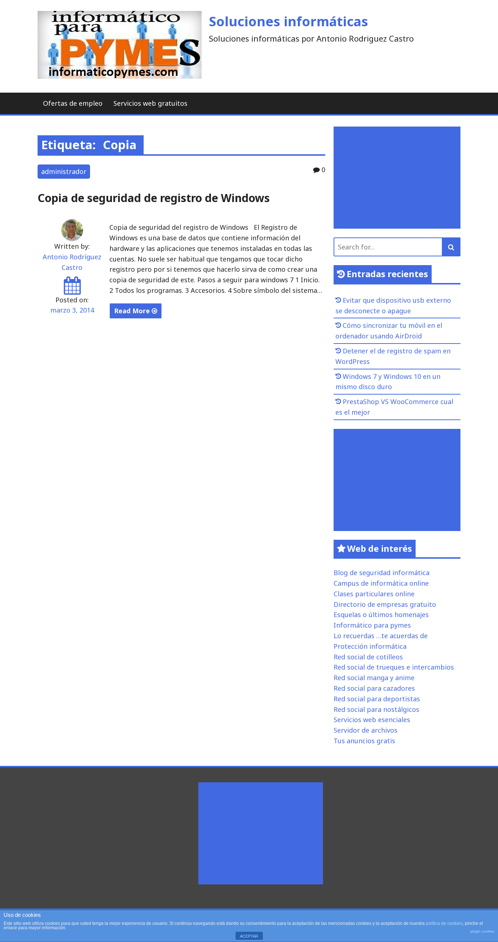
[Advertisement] (398, 178)
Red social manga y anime (374, 677)
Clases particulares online (374, 593)
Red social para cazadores (374, 688)
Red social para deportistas (377, 698)
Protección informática (370, 646)
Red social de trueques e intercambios (394, 667)
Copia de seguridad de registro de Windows (154, 197)
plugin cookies (482, 931)
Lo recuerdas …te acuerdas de (381, 635)
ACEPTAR (249, 936)
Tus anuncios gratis (364, 740)
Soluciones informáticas (288, 21)
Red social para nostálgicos (376, 709)
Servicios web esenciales (372, 719)
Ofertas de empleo (72, 103)
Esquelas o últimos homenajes (381, 614)
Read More (133, 310)
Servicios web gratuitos (150, 103)
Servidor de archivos (365, 730)
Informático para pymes (372, 625)
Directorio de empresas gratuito (385, 604)
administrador (63, 171)
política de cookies (444, 923)
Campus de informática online (381, 583)
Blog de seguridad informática (381, 572)
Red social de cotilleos (368, 656)
